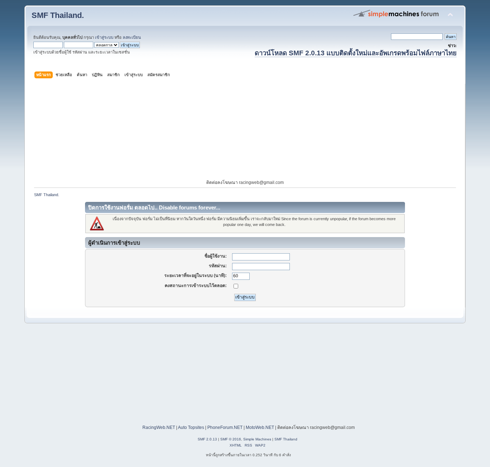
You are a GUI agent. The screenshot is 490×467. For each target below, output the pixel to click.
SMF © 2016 (230, 439)
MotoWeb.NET (260, 427)
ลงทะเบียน (132, 37)
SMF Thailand (285, 439)
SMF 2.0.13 (207, 439)
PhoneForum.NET (224, 427)
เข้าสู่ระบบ (104, 37)
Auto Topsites (191, 427)
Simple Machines (257, 439)
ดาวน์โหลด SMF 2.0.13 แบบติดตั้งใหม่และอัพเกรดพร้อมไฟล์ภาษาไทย (356, 53)
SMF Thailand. (58, 15)
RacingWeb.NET (158, 427)
